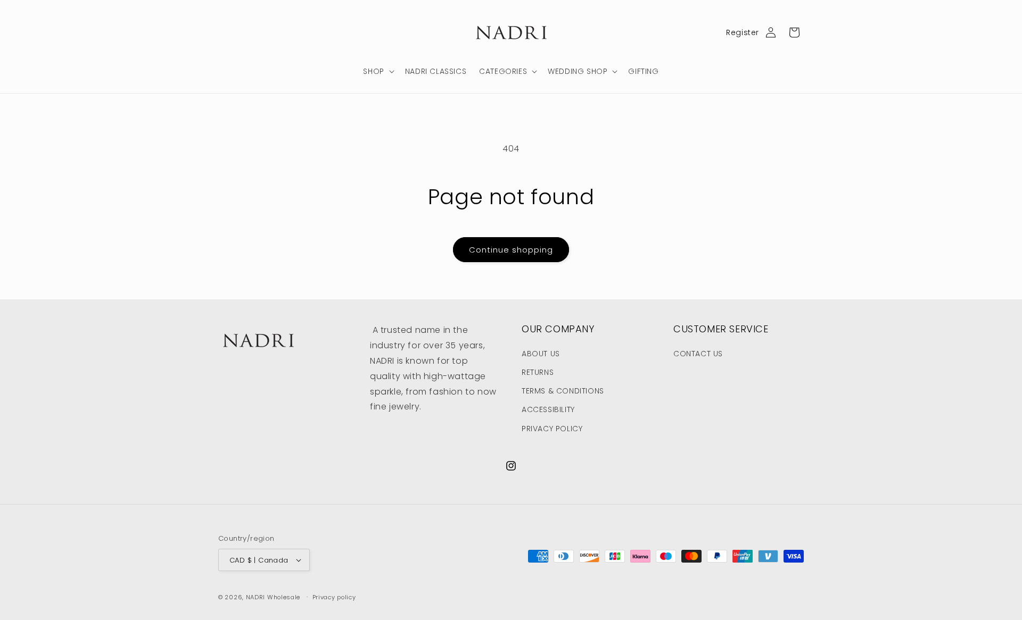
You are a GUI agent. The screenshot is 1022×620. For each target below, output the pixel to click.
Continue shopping (511, 249)
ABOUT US (541, 353)
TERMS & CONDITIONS (563, 391)
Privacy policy (334, 597)
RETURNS (538, 372)
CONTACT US (698, 353)
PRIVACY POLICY (552, 428)
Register (742, 32)
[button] (377, 71)
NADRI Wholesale (273, 597)
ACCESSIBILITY (548, 409)
